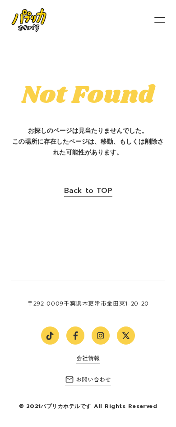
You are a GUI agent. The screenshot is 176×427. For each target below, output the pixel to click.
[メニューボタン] (160, 20)
